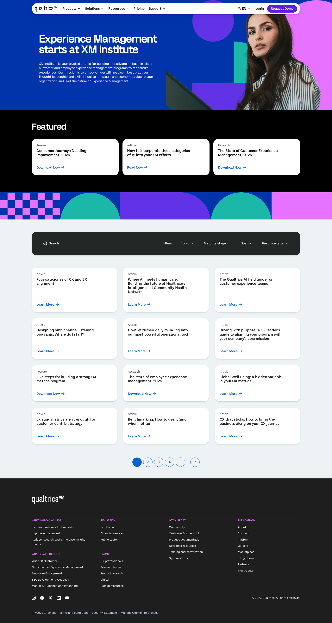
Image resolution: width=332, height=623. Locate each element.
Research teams (110, 567)
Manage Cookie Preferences (139, 612)
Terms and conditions (74, 612)
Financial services (112, 533)
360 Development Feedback (50, 579)
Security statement (104, 612)
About (242, 527)
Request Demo (282, 8)
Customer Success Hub (184, 533)
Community (177, 527)
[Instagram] (34, 598)
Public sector (109, 539)
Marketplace (246, 552)
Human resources (111, 585)
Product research (111, 573)
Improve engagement (46, 533)
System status (178, 558)
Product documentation (185, 539)
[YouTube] (67, 598)
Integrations (246, 558)
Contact (243, 533)
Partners (243, 564)
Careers (243, 546)
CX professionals (111, 561)
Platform (243, 539)
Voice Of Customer (44, 561)
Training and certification (186, 552)
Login (259, 8)
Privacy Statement (44, 612)
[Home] (46, 8)
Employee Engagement (47, 573)
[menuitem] (71, 8)
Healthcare (107, 527)
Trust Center (246, 570)
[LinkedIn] (59, 598)
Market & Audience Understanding (55, 585)
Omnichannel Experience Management (57, 567)
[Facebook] (42, 598)
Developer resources (182, 546)
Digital (104, 579)
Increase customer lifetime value (53, 527)
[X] (50, 598)
